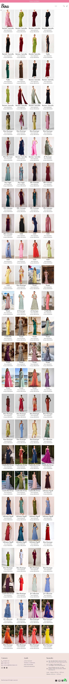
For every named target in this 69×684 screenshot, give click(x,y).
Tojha (48, 54)
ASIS (21, 234)
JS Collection (47, 439)
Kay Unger (8, 182)
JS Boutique (48, 157)
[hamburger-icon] (55, 6)
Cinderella (47, 311)
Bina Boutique (8, 131)
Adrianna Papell (48, 491)
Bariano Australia (8, 28)
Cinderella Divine (8, 465)
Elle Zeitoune (34, 182)
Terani (34, 285)
